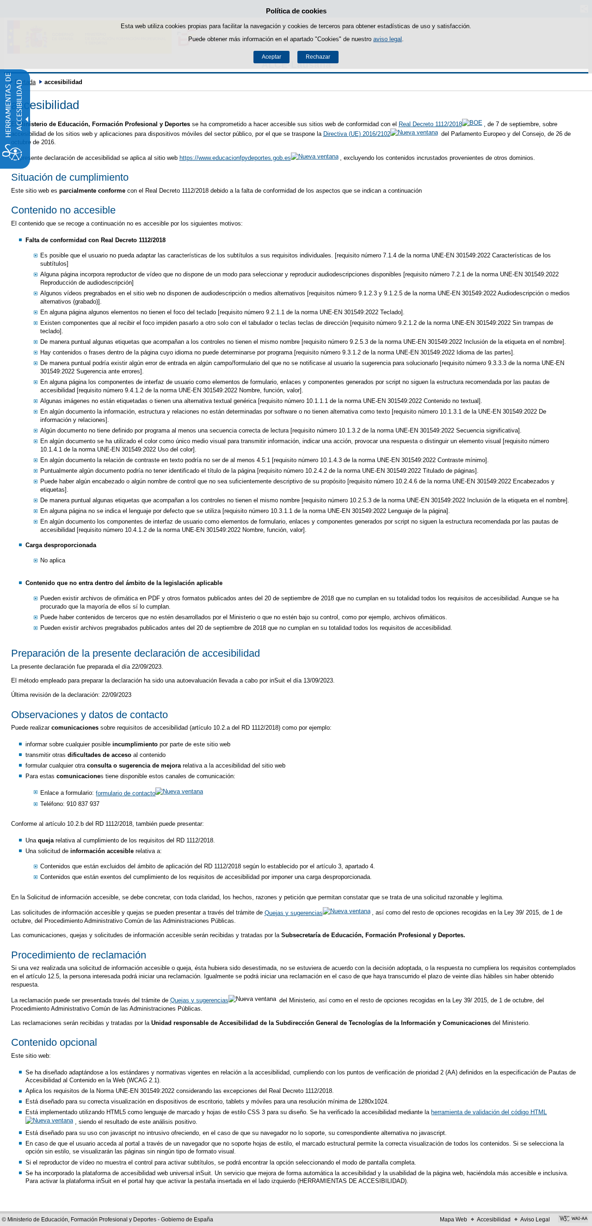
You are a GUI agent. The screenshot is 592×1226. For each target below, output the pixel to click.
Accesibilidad (494, 1219)
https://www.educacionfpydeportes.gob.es (235, 157)
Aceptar (271, 57)
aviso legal (387, 39)
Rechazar (318, 57)
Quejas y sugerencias (294, 912)
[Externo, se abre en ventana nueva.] (573, 1219)
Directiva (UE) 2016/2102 (356, 133)
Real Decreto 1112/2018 (430, 124)
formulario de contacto (125, 793)
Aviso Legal (535, 1219)
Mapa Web (453, 1219)
